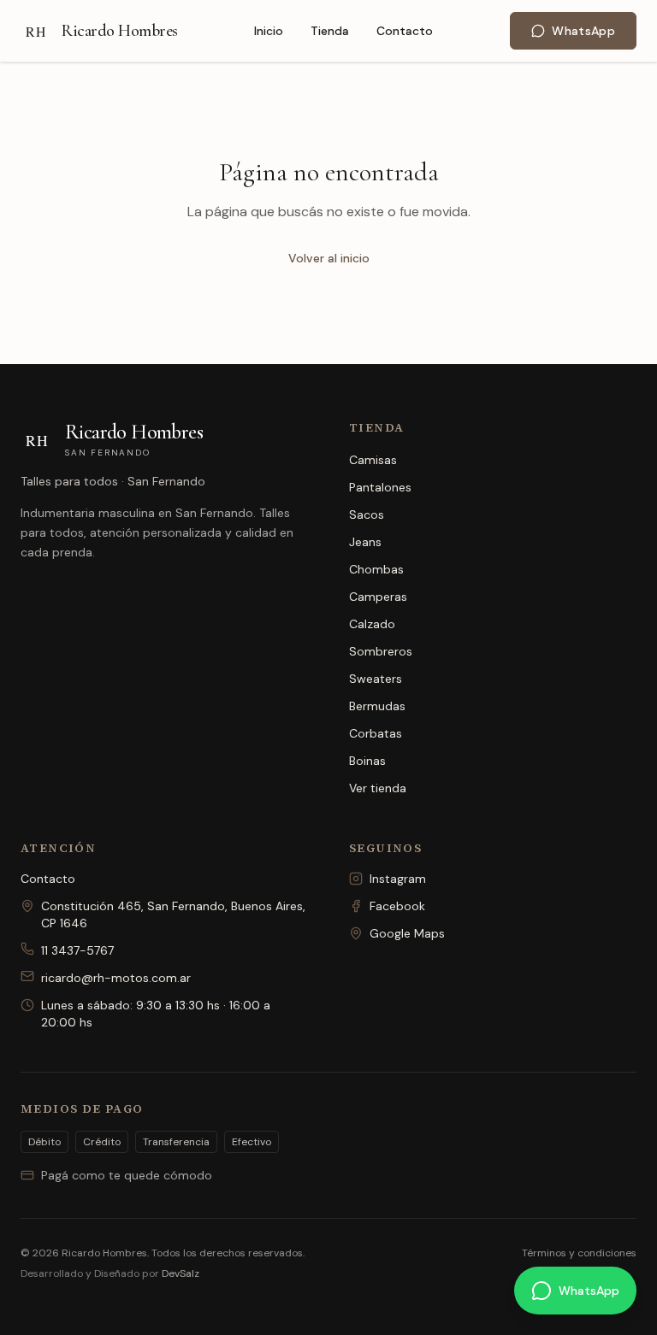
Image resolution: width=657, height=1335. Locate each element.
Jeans (365, 542)
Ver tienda (377, 788)
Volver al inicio (329, 258)
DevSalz (180, 1273)
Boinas (367, 760)
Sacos (366, 514)
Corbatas (375, 733)
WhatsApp (583, 30)
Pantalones (380, 487)
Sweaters (375, 678)
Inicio (268, 30)
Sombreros (380, 651)
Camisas (373, 460)
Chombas (376, 569)
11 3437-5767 (77, 950)
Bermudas (377, 706)
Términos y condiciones (579, 1253)
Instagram (398, 878)
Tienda (330, 30)
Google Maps (407, 933)
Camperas (378, 596)
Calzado (372, 624)
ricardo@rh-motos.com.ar (116, 977)
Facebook (397, 906)
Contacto (404, 30)
